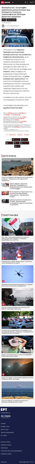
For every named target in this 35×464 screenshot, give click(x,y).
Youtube (24, 121)
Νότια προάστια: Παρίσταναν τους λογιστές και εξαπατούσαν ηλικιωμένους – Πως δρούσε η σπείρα (21, 194)
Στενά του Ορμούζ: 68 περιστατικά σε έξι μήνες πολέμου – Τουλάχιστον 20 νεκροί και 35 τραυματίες (17, 178)
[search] (25, 2)
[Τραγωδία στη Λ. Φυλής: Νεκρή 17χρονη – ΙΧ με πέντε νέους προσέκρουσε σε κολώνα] (17, 251)
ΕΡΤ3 (3, 20)
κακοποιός (12, 134)
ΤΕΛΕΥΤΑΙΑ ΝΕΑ (10, 215)
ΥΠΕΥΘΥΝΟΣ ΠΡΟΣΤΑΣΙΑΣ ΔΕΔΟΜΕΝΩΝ (11, 451)
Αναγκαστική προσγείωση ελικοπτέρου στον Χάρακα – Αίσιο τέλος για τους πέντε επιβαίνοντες (17, 285)
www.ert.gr (4, 462)
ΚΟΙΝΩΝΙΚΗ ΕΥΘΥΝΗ (6, 445)
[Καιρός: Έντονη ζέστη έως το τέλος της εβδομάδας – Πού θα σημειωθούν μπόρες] (17, 344)
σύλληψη (26, 134)
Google (24, 117)
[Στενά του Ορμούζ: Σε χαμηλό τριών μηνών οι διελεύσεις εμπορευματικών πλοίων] (17, 390)
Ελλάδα (21, 113)
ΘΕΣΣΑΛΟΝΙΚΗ (11, 20)
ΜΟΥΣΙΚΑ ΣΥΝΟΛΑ (5, 442)
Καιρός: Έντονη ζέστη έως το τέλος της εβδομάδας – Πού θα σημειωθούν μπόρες (17, 355)
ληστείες (20, 134)
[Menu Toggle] (13, 2)
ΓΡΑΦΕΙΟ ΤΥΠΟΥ (5, 426)
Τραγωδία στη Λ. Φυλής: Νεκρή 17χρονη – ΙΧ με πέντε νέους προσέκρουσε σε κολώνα (17, 262)
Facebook (21, 118)
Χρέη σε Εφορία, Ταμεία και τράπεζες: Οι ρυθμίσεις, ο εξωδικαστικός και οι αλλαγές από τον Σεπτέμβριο (21, 186)
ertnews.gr (17, 127)
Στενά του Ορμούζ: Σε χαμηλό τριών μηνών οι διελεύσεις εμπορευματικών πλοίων (15, 401)
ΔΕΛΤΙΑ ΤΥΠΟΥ (5, 429)
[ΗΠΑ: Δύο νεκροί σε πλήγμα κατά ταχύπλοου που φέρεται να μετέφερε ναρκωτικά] (17, 297)
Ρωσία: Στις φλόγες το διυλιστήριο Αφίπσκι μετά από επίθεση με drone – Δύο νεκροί (17, 378)
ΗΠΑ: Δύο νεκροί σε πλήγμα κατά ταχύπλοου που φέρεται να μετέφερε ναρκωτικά (16, 308)
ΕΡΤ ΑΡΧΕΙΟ (4, 435)
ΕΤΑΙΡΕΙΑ (3, 423)
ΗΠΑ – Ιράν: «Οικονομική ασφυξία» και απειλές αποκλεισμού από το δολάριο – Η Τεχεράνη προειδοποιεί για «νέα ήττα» (15, 238)
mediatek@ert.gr (5, 413)
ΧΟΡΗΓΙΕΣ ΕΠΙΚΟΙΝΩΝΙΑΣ (7, 432)
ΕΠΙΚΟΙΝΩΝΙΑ (4, 448)
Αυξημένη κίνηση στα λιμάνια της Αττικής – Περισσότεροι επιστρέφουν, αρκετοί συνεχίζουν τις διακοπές (21, 202)
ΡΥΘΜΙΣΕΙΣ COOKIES (6, 454)
